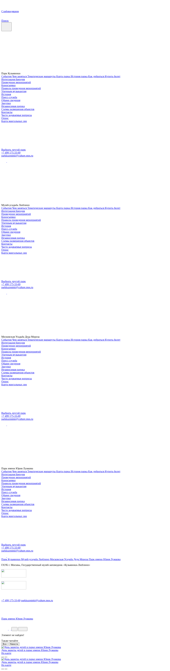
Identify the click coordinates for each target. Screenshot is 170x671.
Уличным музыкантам (13, 91)
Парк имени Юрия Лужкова (105, 559)
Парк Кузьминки (11, 559)
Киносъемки (8, 85)
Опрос (5, 118)
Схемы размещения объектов (17, 109)
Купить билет (112, 76)
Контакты (6, 112)
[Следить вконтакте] (4, 161)
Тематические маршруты (41, 76)
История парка (79, 76)
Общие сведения (10, 100)
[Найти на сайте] (10, 629)
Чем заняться (19, 76)
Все (4, 644)
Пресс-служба (9, 97)
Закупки (6, 103)
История (6, 94)
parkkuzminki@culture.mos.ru (17, 155)
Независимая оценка (13, 106)
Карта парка (63, 76)
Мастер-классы (51, 623)
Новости (14, 644)
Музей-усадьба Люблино (35, 559)
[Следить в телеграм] (9, 161)
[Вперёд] (6, 657)
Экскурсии (8, 623)
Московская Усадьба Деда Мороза (69, 559)
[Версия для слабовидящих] (5, 629)
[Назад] (2, 657)
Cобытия (6, 76)
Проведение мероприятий (16, 82)
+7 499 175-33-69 (10, 152)
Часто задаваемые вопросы (16, 115)
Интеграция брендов (13, 79)
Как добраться (96, 76)
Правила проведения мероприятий (21, 88)
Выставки (28, 623)
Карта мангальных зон (14, 121)
